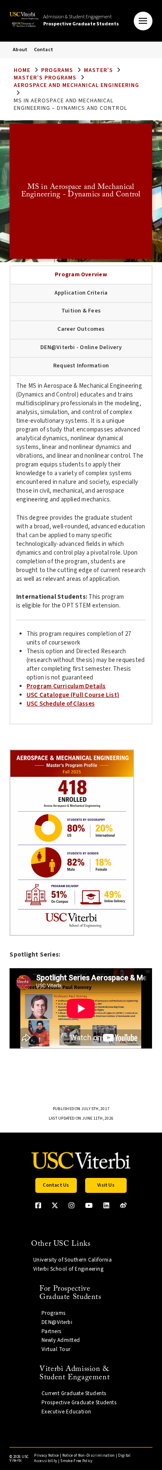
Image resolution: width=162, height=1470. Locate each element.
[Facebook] (38, 1205)
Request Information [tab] (81, 366)
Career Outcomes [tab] (80, 329)
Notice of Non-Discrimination (88, 1455)
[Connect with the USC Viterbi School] (123, 1205)
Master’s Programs (45, 78)
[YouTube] (89, 1205)
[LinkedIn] (106, 1205)
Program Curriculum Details (66, 686)
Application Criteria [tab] (81, 293)
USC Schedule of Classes (61, 703)
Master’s (98, 70)
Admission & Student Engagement (81, 20)
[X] (55, 1205)
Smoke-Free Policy (76, 1461)
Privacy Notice (46, 1455)
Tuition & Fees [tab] (81, 311)
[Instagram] (71, 1205)
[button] (143, 21)
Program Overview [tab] (81, 274)
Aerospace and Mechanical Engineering (76, 85)
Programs (57, 70)
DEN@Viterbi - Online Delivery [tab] (81, 347)
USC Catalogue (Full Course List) (73, 695)
